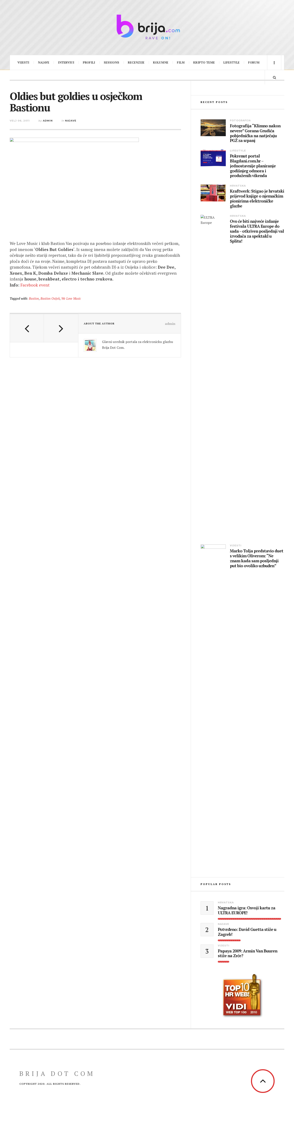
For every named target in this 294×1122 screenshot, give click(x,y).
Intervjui (66, 62)
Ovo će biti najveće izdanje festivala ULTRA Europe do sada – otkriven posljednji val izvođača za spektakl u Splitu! (257, 231)
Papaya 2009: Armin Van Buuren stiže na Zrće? (247, 953)
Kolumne (160, 62)
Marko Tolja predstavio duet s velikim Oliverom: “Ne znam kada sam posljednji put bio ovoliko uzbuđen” (256, 558)
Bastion (34, 298)
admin (48, 120)
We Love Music (71, 298)
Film (181, 62)
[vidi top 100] (242, 996)
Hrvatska (238, 185)
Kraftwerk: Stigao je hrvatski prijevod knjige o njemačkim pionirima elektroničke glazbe (257, 198)
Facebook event (35, 285)
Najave (43, 62)
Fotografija (240, 120)
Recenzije (136, 62)
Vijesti (23, 62)
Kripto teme (204, 62)
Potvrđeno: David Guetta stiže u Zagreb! (247, 932)
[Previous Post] (27, 328)
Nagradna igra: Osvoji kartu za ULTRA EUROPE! (246, 910)
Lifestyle (231, 62)
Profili (89, 62)
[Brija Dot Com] (147, 26)
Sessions (111, 62)
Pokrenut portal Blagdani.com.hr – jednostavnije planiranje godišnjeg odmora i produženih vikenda (253, 166)
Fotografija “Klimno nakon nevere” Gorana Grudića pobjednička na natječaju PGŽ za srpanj (255, 133)
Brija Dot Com (57, 1073)
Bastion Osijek (50, 298)
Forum (254, 62)
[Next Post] (61, 328)
